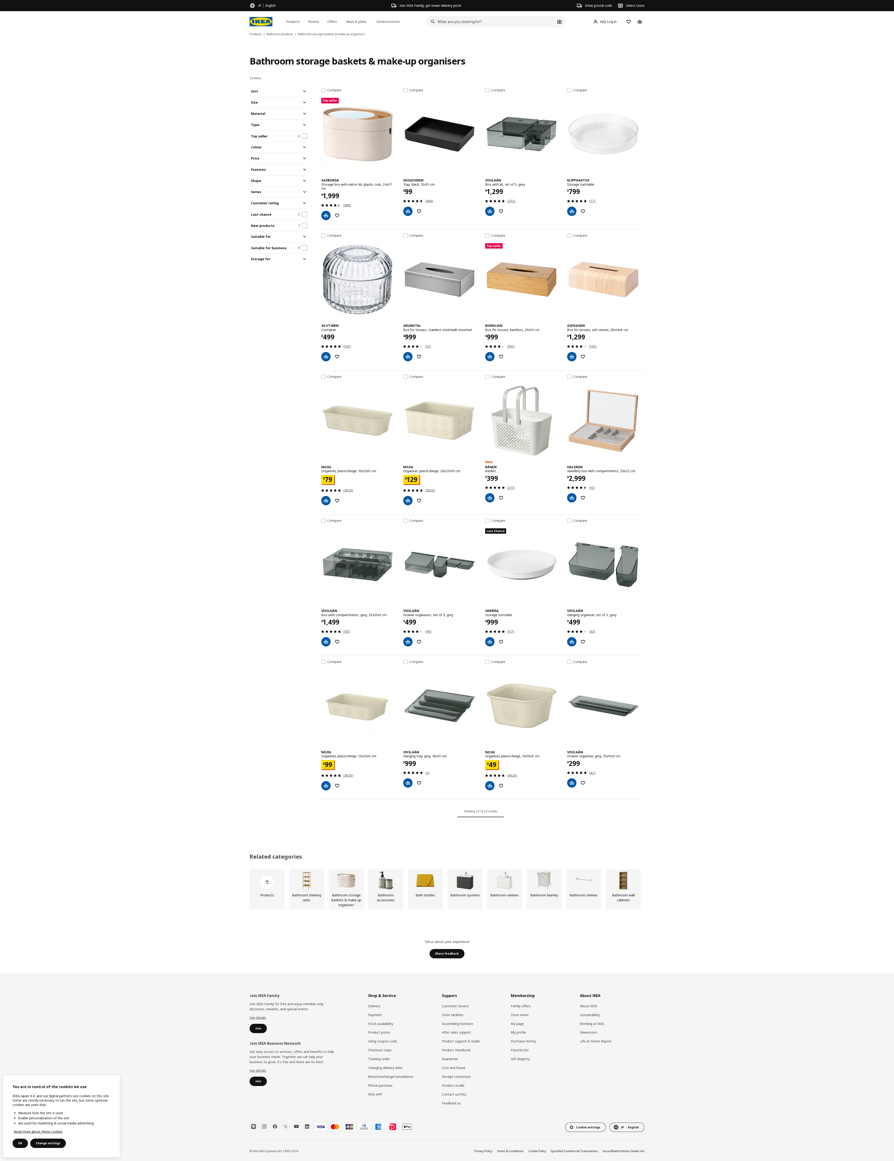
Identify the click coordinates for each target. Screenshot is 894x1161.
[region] (61, 1116)
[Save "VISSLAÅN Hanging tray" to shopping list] (419, 783)
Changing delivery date (385, 1067)
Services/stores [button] (388, 21)
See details (258, 1017)
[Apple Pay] (407, 1127)
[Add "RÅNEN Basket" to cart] (489, 497)
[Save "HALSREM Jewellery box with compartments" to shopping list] (583, 497)
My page (517, 1023)
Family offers (521, 1006)
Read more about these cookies (38, 1131)
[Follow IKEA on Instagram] (264, 1126)
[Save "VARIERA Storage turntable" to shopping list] (501, 641)
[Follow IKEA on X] (286, 1126)
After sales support (456, 1032)
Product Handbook (456, 1050)
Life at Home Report (595, 1041)
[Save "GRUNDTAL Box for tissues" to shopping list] (419, 356)
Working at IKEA (592, 1023)
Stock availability (380, 1023)
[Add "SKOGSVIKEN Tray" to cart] (408, 211)
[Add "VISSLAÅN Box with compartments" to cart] (326, 641)
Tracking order (379, 1059)
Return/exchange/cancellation (390, 1076)
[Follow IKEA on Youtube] (296, 1126)
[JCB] (349, 1127)
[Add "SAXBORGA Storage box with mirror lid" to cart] (326, 215)
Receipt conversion (456, 1076)
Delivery (374, 1006)
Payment (375, 1015)
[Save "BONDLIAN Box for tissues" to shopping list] (501, 356)
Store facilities (453, 1015)
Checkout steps (380, 1050)
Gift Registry (520, 1059)
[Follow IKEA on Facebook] (275, 1126)
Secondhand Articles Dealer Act (623, 1151)
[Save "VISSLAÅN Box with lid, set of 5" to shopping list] (501, 211)
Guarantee (450, 1059)
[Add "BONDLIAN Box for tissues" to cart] (489, 356)
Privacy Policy (483, 1151)
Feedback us (451, 1103)
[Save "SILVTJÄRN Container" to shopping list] (337, 356)
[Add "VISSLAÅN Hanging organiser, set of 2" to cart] (571, 641)
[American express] (378, 1127)
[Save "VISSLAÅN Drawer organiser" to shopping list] (583, 783)
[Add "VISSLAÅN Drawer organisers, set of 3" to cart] (408, 641)
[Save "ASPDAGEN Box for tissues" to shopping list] (583, 356)
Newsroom (588, 1032)
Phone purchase (380, 1085)
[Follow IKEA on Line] (253, 1126)
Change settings (48, 1143)
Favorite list (520, 1050)
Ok (20, 1143)
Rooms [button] (313, 21)
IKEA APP (375, 1094)
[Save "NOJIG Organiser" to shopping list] (337, 500)
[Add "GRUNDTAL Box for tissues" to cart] (408, 356)
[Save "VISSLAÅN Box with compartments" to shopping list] (337, 641)
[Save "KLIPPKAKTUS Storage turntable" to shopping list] (583, 211)
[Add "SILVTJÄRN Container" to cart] (326, 356)
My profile (518, 1032)
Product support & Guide (461, 1041)
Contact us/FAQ (454, 1094)
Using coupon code (382, 1041)
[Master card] (335, 1127)
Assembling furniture (457, 1023)
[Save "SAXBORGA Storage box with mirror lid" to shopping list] (337, 215)
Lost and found (453, 1067)
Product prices (379, 1032)
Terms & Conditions (510, 1151)
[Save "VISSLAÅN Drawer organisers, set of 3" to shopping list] (419, 641)
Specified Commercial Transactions (574, 1151)
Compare (334, 90)
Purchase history (523, 1041)
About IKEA (588, 1006)
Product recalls (453, 1085)
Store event (520, 1015)
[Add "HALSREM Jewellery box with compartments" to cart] (571, 497)
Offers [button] (332, 21)
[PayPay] (393, 1127)
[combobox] (491, 21)
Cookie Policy (537, 1151)
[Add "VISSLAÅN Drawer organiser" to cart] (571, 783)
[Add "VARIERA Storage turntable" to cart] (489, 641)
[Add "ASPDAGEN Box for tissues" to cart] (571, 356)
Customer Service (455, 1006)
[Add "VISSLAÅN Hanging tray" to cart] (408, 783)
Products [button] (293, 21)
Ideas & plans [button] (356, 21)
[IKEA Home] (261, 21)
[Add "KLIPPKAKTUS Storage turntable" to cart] (571, 211)
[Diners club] (364, 1127)
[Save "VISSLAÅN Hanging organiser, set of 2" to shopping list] (583, 641)
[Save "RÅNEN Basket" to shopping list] (501, 497)
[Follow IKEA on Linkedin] (307, 1126)
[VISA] (320, 1127)
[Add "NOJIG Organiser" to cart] (326, 500)
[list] (447, 889)
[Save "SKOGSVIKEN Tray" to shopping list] (419, 211)
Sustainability (590, 1015)
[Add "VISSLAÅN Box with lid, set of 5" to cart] (489, 211)
